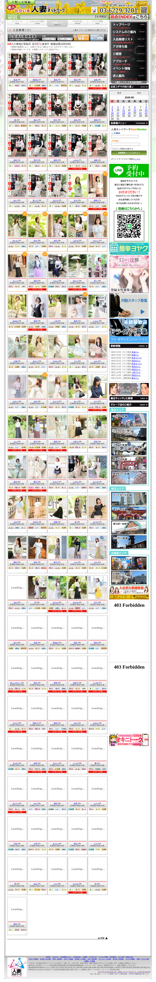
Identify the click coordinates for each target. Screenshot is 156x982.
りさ (96, 843)
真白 (35, 120)
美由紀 (55, 642)
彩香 (76, 803)
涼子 (96, 602)
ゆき (35, 240)
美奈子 (35, 723)
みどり (15, 803)
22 (146, 113)
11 (123, 110)
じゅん (96, 321)
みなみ (55, 602)
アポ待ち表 (77, 957)
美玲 (35, 683)
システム (55, 957)
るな (76, 200)
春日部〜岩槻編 (118, 959)
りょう (15, 281)
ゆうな (55, 843)
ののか (55, 361)
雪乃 (35, 160)
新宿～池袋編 (57, 959)
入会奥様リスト (65, 957)
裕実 (15, 160)
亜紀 (76, 80)
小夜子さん (136, 372)
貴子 (35, 441)
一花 (56, 321)
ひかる (75, 884)
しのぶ (55, 281)
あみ (15, 602)
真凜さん (135, 352)
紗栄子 (75, 683)
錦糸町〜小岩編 (80, 959)
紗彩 (35, 281)
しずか (75, 482)
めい (15, 200)
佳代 (56, 240)
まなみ (15, 763)
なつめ (96, 683)
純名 (76, 120)
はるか (96, 723)
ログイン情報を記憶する (123, 149)
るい (76, 401)
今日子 (35, 522)
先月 (119, 93)
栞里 (56, 522)
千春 (15, 843)
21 (140, 113)
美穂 (56, 80)
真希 (56, 441)
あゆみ (15, 321)
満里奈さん (136, 361)
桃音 (76, 642)
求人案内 (113, 957)
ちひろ (15, 723)
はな (35, 803)
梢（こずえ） (15, 683)
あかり (35, 361)
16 (112, 113)
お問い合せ (129, 957)
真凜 (15, 80)
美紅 (76, 843)
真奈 (15, 482)
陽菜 (96, 120)
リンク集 (121, 957)
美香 (56, 683)
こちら (137, 159)
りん (15, 441)
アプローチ (93, 957)
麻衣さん (135, 378)
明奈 (15, 924)
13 (134, 110)
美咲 (96, 642)
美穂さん (135, 355)
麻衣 (56, 160)
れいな (15, 240)
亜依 (96, 441)
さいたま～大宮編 (105, 959)
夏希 (96, 200)
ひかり (55, 763)
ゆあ (35, 884)
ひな (96, 562)
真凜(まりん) (136, 358)
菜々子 (35, 200)
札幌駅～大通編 (89, 961)
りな (76, 361)
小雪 (35, 843)
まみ (15, 522)
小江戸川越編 (130, 959)
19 (129, 113)
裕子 (15, 642)
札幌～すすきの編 (142, 959)
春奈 (76, 321)
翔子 (56, 120)
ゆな (76, 723)
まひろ (55, 200)
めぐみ (96, 482)
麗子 (35, 482)
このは (75, 160)
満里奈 (35, 80)
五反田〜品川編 (45, 959)
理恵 (56, 803)
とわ (56, 884)
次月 (139, 93)
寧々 (96, 281)
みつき (96, 522)
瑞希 (96, 160)
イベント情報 (103, 957)
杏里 (35, 642)
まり (96, 401)
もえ (96, 803)
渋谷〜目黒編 (33, 959)
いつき (75, 763)
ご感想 (85, 957)
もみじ (15, 401)
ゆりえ (75, 281)
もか (96, 361)
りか (76, 562)
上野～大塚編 (68, 959)
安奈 (35, 562)
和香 (35, 321)
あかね (75, 602)
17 (118, 113)
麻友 (15, 562)
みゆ (35, 401)
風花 (56, 723)
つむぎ (75, 240)
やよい (96, 240)
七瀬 (15, 361)
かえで (55, 401)
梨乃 (56, 562)
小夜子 (75, 441)
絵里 (96, 80)
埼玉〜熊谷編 (92, 959)
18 (123, 113)
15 (146, 110)
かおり (55, 482)
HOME (48, 957)
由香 (35, 763)
